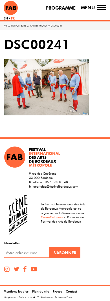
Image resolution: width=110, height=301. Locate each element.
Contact (71, 291)
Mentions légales (16, 291)
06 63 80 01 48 (56, 182)
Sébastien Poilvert (64, 297)
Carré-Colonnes (52, 217)
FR (13, 18)
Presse (57, 291)
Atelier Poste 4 (27, 297)
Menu (88, 8)
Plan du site (40, 291)
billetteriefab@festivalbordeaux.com (53, 186)
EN (6, 18)
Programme (61, 8)
